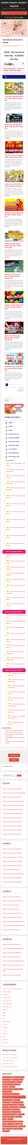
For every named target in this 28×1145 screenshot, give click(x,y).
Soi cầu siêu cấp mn (6, 1000)
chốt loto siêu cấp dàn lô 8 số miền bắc (11, 853)
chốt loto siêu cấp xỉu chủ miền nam (11, 896)
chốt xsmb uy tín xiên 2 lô (8, 1060)
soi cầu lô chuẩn (19, 1116)
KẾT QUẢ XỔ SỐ (6, 1021)
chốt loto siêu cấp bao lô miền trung (11, 956)
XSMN (4, 1015)
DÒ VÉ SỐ (4, 1033)
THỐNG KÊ (5, 1027)
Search (19, 775)
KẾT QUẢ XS (5, 1009)
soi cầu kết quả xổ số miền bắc (8, 1116)
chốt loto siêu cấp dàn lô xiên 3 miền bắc (12, 861)
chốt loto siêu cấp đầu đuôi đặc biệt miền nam (13, 925)
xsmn (4, 1128)
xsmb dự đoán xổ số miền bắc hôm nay (10, 1126)
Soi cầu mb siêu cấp (6, 991)
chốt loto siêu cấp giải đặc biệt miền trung (12, 948)
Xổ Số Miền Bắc (22, 747)
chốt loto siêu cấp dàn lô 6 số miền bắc (11, 849)
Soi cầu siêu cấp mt (6, 997)
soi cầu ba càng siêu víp (7, 1109)
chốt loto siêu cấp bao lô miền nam (11, 909)
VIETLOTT (5, 1024)
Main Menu (4, 13)
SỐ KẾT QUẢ (5, 1042)
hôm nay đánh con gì (6, 1102)
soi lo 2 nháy (20, 1121)
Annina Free (12, 1139)
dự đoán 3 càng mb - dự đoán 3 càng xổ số (17, 45)
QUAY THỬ (5, 1039)
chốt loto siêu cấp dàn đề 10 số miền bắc (12, 830)
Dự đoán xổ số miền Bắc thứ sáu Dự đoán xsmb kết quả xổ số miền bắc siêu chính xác (14, 1097)
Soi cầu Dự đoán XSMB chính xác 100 (10, 1114)
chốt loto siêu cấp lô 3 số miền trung (11, 975)
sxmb (21, 1123)
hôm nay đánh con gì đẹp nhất (17, 1102)
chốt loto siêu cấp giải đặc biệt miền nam (12, 900)
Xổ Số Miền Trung (6, 1131)
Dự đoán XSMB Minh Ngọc (8, 1089)
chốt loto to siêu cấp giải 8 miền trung (11, 952)
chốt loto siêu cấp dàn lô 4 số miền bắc (11, 834)
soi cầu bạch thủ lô (16, 1109)
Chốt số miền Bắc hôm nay (19, 1077)
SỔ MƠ (4, 1036)
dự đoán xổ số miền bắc (7, 1091)
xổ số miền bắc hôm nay (17, 1128)
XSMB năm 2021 (22, 1126)
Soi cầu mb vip (5, 994)
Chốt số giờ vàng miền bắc (8, 1077)
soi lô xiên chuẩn (11, 1123)
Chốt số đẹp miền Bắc (7, 1079)
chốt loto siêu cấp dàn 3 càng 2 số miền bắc (13, 873)
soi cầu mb (5, 1119)
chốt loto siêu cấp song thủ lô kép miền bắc (13, 805)
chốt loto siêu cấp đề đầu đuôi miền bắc (12, 882)
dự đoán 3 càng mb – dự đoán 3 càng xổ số (12, 988)
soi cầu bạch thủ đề (6, 1111)
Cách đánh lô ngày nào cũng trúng (9, 1081)
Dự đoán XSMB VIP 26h (18, 1089)
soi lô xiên (4, 1123)
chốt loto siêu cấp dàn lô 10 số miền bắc (12, 877)
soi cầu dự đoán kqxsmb (15, 1111)
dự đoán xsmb (12, 1086)
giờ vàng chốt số (17, 1099)
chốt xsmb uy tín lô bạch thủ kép (9, 1066)
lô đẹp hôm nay (5, 1107)
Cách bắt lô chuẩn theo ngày (17, 1079)
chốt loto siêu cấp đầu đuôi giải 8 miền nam (13, 921)
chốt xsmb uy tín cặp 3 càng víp (9, 1054)
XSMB (3, 1012)
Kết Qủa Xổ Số (6, 747)
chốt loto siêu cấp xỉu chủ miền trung (11, 944)
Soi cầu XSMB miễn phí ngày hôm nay (10, 1121)
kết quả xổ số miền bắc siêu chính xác (10, 1104)
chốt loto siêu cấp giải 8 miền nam (10, 905)
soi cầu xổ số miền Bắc (14, 1107)
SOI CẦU (4, 1030)
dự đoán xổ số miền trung (7, 1099)
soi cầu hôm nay (21, 1114)
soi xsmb (17, 1123)
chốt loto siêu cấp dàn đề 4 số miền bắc (12, 817)
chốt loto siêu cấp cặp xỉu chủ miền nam (12, 913)
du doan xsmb (19, 1081)
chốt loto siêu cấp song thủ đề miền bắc (12, 813)
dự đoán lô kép (5, 1086)
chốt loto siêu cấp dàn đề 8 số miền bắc (12, 825)
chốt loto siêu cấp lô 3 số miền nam (11, 929)
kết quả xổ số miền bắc (14, 747)
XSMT (3, 1018)
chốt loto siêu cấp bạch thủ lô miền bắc (12, 788)
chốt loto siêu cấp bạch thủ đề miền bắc (12, 809)
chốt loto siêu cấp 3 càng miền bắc (11, 869)
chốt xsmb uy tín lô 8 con (8, 1063)
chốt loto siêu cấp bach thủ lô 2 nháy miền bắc (13, 793)
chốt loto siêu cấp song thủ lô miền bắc (12, 797)
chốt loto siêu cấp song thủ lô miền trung (12, 965)
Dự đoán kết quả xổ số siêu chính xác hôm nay (11, 1084)
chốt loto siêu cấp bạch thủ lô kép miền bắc (13, 801)
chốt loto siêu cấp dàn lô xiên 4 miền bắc (12, 865)
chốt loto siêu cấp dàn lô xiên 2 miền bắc (12, 857)
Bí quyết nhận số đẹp (8, 46)
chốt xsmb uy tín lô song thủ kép (9, 1057)
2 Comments (16, 46)
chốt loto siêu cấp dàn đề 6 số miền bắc (12, 821)
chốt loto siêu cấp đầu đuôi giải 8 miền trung (13, 961)
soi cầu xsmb (10, 1119)
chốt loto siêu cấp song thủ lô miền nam (12, 917)
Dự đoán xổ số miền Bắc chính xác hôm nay (11, 1093)
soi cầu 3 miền (22, 1107)
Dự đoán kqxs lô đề (6, 1006)
